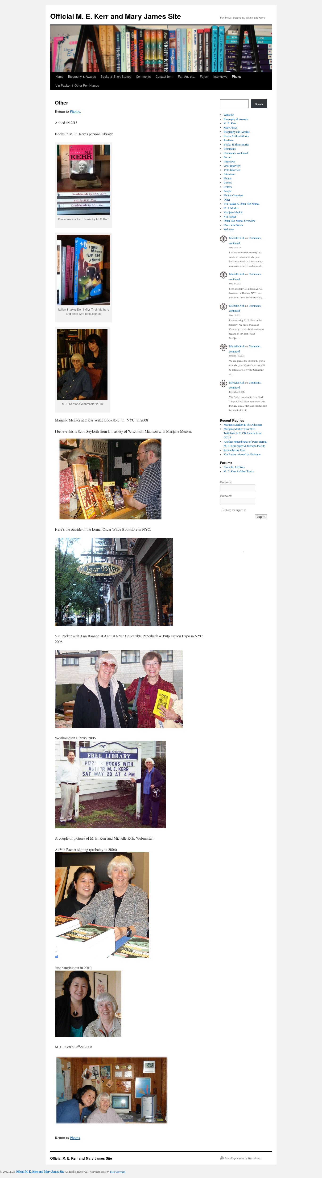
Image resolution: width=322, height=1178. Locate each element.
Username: (226, 482)
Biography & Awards (82, 76)
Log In (261, 516)
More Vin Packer (233, 225)
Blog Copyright (117, 1171)
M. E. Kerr (230, 123)
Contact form (164, 76)
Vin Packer (230, 216)
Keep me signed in (235, 510)
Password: (226, 496)
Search (259, 104)
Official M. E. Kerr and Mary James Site (115, 16)
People (227, 191)
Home (59, 76)
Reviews (228, 140)
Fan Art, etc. (186, 76)
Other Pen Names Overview (239, 221)
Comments (143, 76)
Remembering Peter (235, 450)
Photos (237, 76)
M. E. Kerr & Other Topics (239, 471)
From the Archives (234, 467)
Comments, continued (236, 153)
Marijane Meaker (233, 212)
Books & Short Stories (116, 76)
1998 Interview (232, 170)
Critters (228, 187)
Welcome (229, 115)
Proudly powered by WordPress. (243, 1158)
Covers (228, 182)
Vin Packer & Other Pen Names (77, 85)
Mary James (230, 127)
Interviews (220, 76)
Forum (204, 76)
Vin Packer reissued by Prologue (242, 454)
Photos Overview (233, 195)
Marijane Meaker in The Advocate (243, 424)
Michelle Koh (236, 238)
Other (227, 199)
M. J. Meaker (231, 208)
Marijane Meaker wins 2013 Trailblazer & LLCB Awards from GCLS (242, 433)
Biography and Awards (237, 132)
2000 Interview (232, 165)
